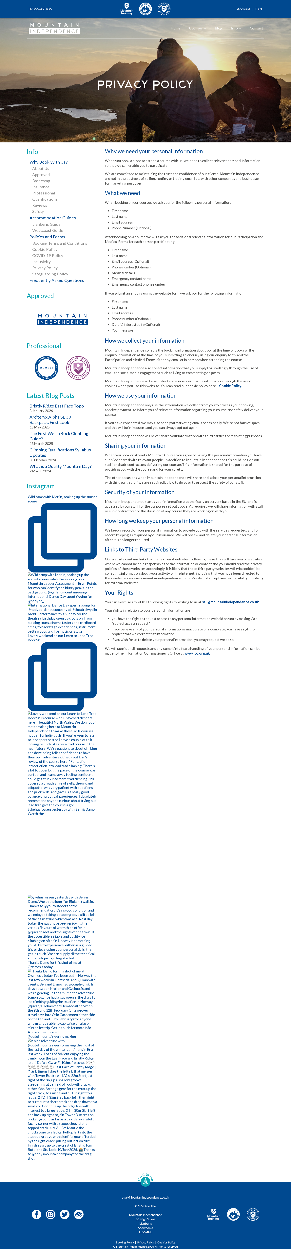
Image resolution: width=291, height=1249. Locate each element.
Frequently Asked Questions (56, 280)
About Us (40, 168)
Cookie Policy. (230, 386)
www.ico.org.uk (197, 653)
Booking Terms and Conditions (59, 243)
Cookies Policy (166, 1242)
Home (176, 28)
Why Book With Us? (48, 162)
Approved (41, 174)
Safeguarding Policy (50, 273)
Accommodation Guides (52, 217)
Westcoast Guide (47, 230)
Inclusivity (41, 261)
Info (234, 28)
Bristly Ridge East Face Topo (56, 405)
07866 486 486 (40, 9)
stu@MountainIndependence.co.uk (145, 1197)
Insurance (40, 186)
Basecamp (41, 180)
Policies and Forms (47, 236)
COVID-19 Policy (47, 255)
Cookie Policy (44, 249)
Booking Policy (125, 1242)
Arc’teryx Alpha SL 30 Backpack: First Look (50, 419)
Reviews (39, 205)
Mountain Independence (131, 1246)
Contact (256, 28)
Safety (38, 211)
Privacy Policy (45, 267)
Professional (43, 192)
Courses (196, 28)
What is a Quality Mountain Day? (60, 466)
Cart (258, 9)
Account (243, 9)
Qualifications (44, 199)
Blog (219, 28)
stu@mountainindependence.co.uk (230, 602)
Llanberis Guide (46, 224)
